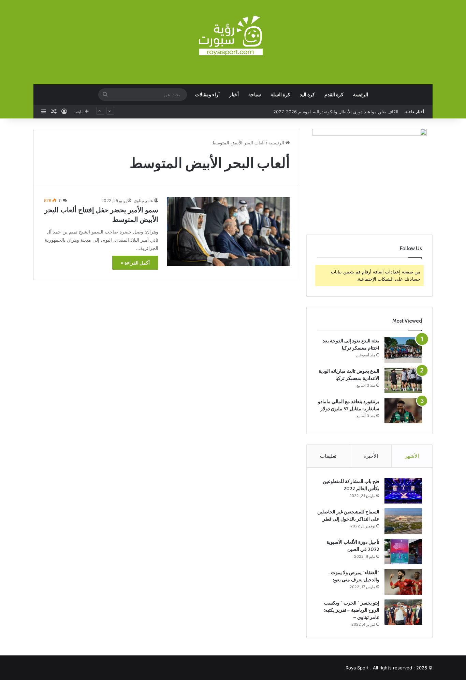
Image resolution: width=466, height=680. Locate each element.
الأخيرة (370, 456)
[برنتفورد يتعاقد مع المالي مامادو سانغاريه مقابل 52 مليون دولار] (403, 411)
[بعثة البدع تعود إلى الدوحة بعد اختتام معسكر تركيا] (403, 350)
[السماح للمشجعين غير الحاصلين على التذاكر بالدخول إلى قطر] (403, 521)
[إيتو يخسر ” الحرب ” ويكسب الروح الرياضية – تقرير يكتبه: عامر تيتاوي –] (403, 612)
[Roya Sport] (233, 35)
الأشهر (412, 456)
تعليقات (328, 456)
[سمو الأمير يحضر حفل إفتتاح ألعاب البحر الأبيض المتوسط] (228, 231)
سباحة (254, 94)
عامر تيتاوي (143, 200)
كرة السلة (280, 94)
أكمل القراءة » (135, 263)
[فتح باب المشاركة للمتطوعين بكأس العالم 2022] (403, 491)
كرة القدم (334, 94)
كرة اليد (307, 94)
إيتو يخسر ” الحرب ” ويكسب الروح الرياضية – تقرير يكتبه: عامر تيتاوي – (351, 610)
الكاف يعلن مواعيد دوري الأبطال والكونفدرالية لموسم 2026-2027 (335, 111)
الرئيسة (360, 94)
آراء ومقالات (207, 94)
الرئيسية (277, 142)
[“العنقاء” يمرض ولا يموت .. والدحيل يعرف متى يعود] (403, 582)
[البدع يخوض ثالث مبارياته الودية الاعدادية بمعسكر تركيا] (403, 380)
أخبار (234, 94)
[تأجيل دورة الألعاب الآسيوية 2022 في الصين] (403, 551)
